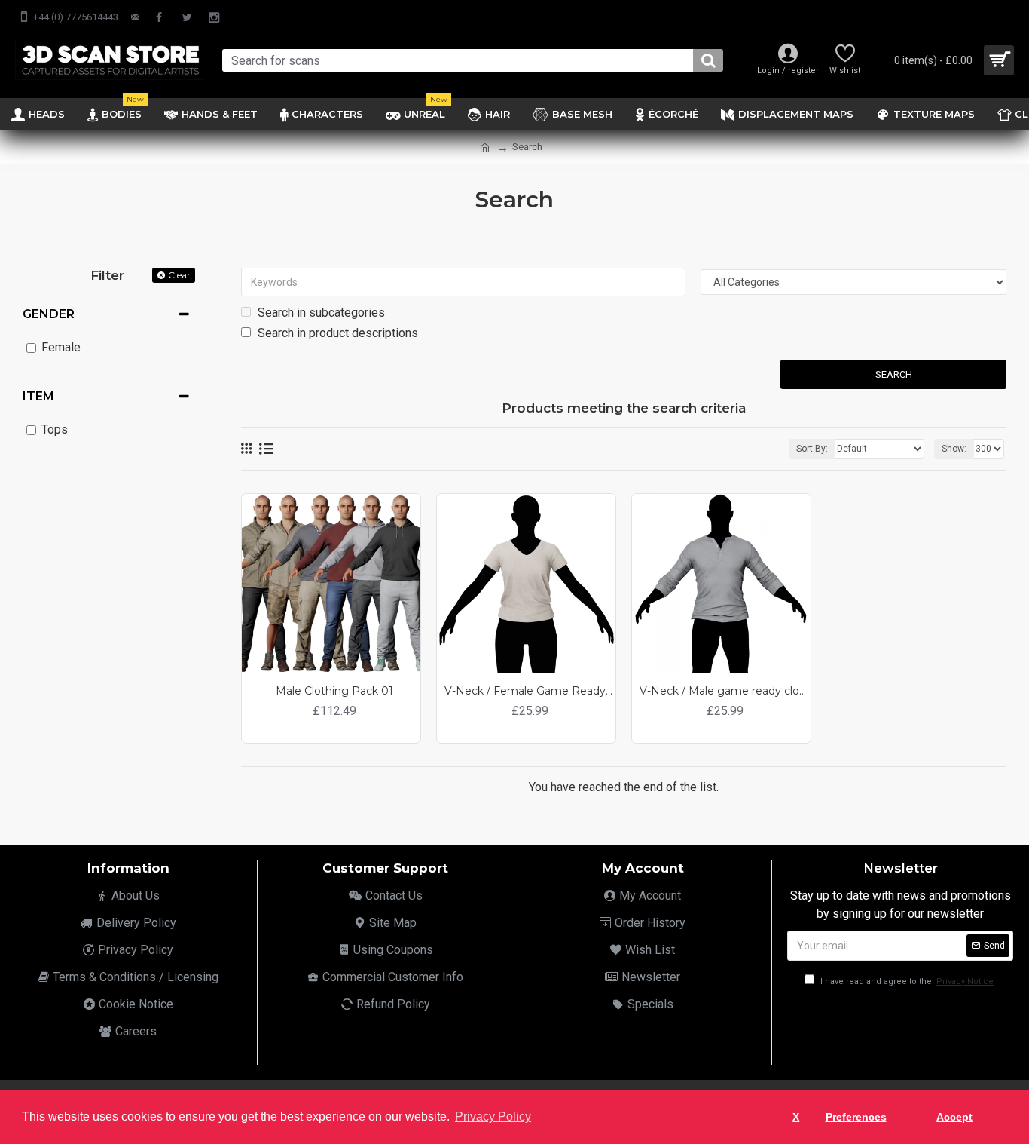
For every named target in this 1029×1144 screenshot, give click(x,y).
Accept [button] (954, 1117)
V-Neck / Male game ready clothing (725, 691)
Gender (49, 314)
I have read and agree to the (906, 981)
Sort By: (812, 448)
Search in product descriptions (336, 333)
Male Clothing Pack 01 (334, 691)
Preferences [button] (856, 1117)
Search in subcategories (320, 312)
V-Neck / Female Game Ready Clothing (529, 691)
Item (38, 396)
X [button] (795, 1117)
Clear (179, 275)
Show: (954, 448)
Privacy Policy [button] (493, 1116)
